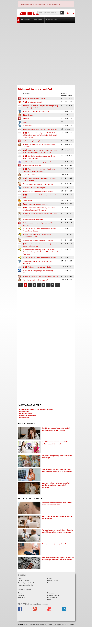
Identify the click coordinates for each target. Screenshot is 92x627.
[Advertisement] (46, 38)
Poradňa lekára (52, 597)
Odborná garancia (23, 581)
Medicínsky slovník (53, 593)
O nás (20, 578)
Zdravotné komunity (53, 595)
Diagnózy (21, 595)
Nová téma (39, 20)
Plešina (27, 118)
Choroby (20, 593)
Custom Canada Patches (34, 219)
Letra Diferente (24, 411)
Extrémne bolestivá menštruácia (36, 204)
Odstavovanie (28, 200)
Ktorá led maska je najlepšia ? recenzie (39, 240)
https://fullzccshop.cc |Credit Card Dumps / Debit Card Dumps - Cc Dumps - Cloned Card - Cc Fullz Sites (41, 252)
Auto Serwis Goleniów (35, 102)
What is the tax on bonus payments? (38, 162)
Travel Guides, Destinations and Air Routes (40, 258)
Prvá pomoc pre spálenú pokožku (39, 267)
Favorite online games (33, 165)
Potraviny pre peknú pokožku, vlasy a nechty (41, 129)
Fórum (49, 600)
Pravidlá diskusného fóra (25, 585)
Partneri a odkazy (52, 581)
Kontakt (49, 583)
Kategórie (26, 20)
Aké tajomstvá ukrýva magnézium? (54, 544)
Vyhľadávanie (52, 20)
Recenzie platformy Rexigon (35, 141)
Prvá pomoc (21, 597)
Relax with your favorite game (35, 188)
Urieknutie (28, 126)
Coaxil (25, 122)
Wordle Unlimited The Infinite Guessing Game (41, 276)
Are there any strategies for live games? (39, 184)
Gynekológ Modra (29, 175)
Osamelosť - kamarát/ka (27, 415)
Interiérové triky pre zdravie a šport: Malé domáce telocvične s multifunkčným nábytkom (56, 485)
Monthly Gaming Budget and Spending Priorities (36, 409)
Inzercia (49, 578)
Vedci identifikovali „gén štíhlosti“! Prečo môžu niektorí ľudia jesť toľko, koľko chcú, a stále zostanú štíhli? (40, 135)
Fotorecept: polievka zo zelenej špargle (39, 191)
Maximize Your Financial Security (37, 111)
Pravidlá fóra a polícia (38, 98)
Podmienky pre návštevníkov (26, 583)
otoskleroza (29, 115)
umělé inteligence (25, 413)
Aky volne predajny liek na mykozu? (35, 280)
